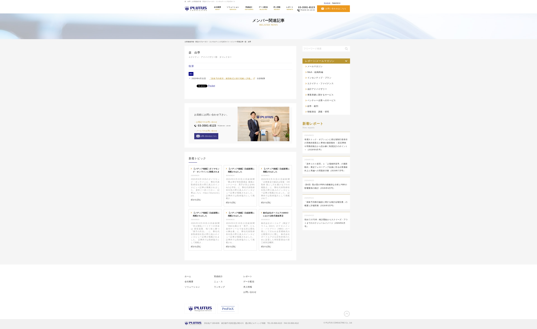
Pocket (211, 86)
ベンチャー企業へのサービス (321, 100)
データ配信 (263, 8)
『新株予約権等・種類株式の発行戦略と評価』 (230, 78)
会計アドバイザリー (317, 89)
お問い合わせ (249, 292)
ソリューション (233, 8)
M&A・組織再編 (315, 72)
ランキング (219, 287)
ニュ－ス (218, 281)
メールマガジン (315, 66)
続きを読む (196, 200)
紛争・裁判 (312, 106)
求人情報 (277, 8)
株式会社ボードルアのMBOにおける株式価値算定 (275, 214)
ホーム (188, 276)
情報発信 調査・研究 (318, 111)
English (327, 3)
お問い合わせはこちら (335, 9)
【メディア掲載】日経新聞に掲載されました (241, 170)
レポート (289, 8)
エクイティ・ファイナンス (320, 83)
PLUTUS (196, 8)
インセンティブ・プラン (319, 77)
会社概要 (217, 8)
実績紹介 (249, 8)
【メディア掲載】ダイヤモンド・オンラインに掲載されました (206, 170)
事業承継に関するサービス (320, 95)
